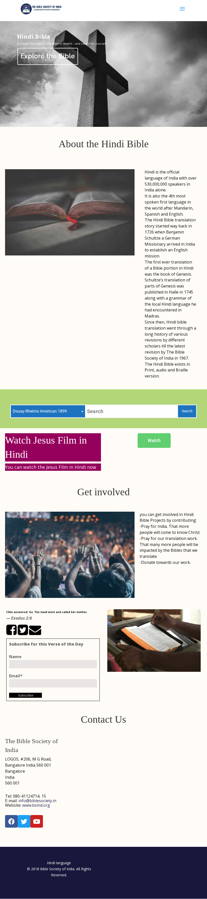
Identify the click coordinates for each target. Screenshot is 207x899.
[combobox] (48, 411)
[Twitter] (24, 821)
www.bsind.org (36, 805)
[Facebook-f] (11, 821)
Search (187, 411)
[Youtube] (36, 821)
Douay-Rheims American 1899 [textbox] (40, 411)
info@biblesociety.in (37, 800)
